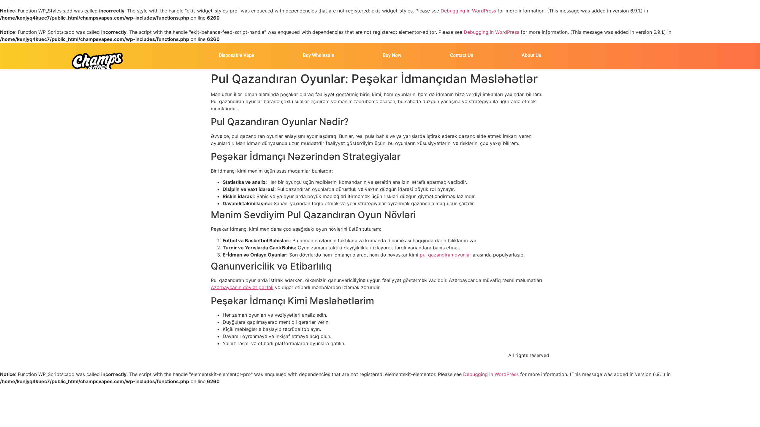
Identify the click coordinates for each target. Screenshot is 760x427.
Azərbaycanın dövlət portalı (242, 287)
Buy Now (392, 55)
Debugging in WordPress (468, 11)
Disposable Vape (236, 55)
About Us (531, 55)
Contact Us (461, 55)
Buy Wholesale (318, 55)
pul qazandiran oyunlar (445, 255)
